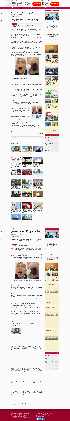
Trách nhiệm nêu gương (31, 8)
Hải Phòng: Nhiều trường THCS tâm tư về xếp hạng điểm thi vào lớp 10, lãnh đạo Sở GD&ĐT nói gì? (16, 211)
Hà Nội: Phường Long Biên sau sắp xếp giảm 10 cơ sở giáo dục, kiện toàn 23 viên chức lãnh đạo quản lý (16, 166)
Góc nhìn (24, 8)
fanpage (40, 418)
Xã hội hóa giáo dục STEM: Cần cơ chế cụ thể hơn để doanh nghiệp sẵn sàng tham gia (15, 154)
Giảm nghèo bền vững (49, 112)
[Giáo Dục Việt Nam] (16, 4)
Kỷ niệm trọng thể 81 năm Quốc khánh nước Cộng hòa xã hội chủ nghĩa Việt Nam (27, 165)
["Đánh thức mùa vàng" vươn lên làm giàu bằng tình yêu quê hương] (48, 124)
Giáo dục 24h (15, 8)
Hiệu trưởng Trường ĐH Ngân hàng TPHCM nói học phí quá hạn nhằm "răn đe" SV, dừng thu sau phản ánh (26, 222)
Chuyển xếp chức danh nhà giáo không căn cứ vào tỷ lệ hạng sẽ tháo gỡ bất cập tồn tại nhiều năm (53, 35)
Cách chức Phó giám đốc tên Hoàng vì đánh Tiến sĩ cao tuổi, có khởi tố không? (23, 25)
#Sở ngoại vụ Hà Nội (18, 323)
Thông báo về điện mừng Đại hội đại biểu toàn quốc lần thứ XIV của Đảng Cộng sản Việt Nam (55, 60)
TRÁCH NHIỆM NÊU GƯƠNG (49, 89)
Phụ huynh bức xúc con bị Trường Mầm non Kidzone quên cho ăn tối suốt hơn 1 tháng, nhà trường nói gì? (27, 199)
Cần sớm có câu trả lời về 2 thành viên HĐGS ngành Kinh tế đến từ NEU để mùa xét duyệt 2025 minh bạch (51, 96)
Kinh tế (54, 8)
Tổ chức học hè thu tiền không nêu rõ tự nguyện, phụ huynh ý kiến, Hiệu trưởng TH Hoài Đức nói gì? (26, 154)
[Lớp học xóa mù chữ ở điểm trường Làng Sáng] (51, 117)
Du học (38, 8)
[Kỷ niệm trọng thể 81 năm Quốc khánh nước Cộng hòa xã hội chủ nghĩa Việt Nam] (27, 160)
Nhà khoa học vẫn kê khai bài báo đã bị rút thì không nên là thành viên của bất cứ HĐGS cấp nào (48, 106)
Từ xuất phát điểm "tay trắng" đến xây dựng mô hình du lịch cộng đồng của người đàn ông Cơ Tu (55, 129)
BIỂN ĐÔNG (47, 150)
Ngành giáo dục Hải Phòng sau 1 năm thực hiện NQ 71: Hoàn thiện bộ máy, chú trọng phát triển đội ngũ (16, 222)
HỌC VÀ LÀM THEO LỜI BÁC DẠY (50, 284)
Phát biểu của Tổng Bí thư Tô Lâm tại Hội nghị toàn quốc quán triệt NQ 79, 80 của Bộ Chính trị (51, 51)
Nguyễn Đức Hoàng (25, 250)
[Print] (1, 20)
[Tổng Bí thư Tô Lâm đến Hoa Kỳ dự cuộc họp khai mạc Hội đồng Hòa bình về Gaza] (48, 56)
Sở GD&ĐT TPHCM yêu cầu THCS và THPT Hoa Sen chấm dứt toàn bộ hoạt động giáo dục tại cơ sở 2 (16, 187)
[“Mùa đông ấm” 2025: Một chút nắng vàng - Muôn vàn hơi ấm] (55, 78)
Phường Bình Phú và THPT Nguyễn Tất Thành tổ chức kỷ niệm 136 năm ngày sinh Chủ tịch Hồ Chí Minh (48, 83)
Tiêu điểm (20, 8)
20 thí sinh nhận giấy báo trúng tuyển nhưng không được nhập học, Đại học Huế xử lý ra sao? (37, 165)
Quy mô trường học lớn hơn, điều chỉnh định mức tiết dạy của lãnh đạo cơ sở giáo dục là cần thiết (53, 40)
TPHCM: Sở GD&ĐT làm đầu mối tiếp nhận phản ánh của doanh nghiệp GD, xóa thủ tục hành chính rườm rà (37, 154)
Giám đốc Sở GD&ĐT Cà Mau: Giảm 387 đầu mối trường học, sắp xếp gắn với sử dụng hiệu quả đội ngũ (27, 211)
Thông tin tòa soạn (20, 0)
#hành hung (17, 141)
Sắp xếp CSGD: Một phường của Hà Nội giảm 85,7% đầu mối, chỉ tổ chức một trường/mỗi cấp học (37, 210)
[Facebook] (1, 15)
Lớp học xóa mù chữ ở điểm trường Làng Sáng (51, 120)
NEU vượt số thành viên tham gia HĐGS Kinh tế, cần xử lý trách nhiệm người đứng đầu (55, 105)
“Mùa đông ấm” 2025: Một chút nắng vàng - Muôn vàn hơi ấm (54, 82)
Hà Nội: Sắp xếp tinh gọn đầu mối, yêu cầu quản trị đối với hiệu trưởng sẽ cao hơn (27, 177)
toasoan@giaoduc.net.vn (55, 0)
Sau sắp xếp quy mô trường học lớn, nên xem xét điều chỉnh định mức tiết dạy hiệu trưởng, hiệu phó (52, 26)
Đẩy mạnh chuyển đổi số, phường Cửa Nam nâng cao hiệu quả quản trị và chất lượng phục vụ (16, 177)
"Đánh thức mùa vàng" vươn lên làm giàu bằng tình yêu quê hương (48, 128)
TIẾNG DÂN (47, 137)
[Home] (1, 13)
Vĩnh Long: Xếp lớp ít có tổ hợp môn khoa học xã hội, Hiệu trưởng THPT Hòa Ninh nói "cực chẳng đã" (26, 188)
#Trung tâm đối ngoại (31, 323)
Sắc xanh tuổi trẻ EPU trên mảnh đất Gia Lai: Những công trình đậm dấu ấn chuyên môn (51, 73)
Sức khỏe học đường (43, 8)
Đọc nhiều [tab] (51, 10)
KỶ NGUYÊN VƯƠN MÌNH (49, 43)
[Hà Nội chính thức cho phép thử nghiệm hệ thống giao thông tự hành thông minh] (38, 172)
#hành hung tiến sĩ (24, 323)
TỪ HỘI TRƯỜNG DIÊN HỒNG (49, 144)
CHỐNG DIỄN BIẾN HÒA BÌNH (49, 147)
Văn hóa (50, 8)
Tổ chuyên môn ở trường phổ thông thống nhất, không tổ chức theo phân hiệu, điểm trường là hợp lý (52, 21)
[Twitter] (1, 18)
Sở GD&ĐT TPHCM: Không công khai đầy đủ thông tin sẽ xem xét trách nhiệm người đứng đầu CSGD (16, 199)
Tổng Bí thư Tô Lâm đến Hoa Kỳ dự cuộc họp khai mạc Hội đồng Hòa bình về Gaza (48, 60)
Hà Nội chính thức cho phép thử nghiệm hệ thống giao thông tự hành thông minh (37, 177)
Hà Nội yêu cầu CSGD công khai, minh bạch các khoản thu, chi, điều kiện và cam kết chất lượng (37, 187)
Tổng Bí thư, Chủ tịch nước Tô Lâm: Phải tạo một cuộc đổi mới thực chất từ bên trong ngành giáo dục (37, 199)
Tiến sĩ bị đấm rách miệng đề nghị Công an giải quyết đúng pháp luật (22, 26)
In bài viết (14, 137)
